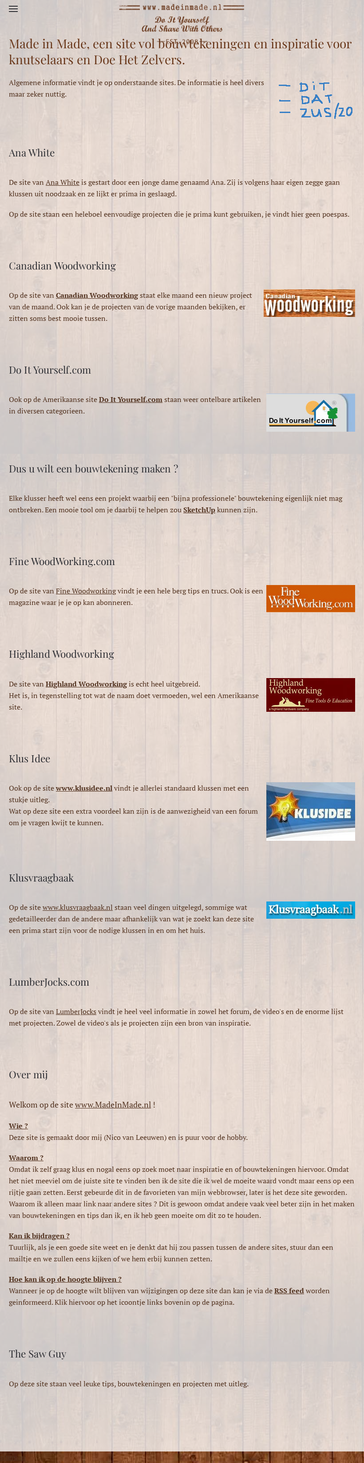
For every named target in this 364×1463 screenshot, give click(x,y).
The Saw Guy (37, 1353)
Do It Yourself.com (50, 369)
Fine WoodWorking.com (62, 561)
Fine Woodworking (86, 591)
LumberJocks (76, 1011)
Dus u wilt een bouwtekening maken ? (93, 468)
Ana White (32, 152)
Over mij (28, 1074)
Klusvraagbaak (41, 877)
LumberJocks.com (49, 981)
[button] (13, 9)
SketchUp (199, 510)
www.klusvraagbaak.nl (78, 907)
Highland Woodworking (61, 653)
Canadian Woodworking (62, 265)
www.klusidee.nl (84, 788)
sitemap (12, 1457)
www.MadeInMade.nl (113, 1104)
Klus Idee (29, 758)
